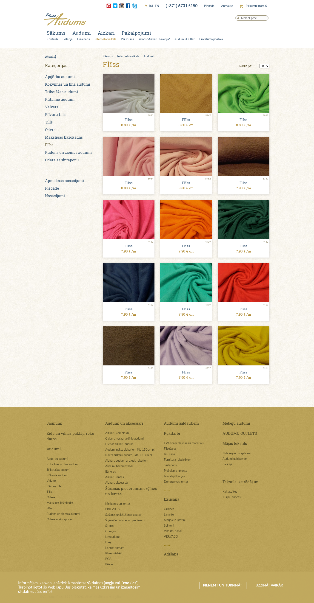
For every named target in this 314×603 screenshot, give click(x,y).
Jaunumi (54, 423)
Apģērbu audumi (60, 76)
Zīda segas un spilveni (237, 453)
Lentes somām (114, 548)
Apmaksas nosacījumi (64, 180)
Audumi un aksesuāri (124, 423)
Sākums (56, 33)
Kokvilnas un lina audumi (67, 84)
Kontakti (52, 39)
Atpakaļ (50, 56)
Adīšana (171, 554)
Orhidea (169, 509)
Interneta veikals (105, 39)
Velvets (51, 106)
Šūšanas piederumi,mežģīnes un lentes (131, 491)
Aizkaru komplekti (117, 433)
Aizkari (106, 33)
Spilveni (169, 525)
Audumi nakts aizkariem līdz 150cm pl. (130, 449)
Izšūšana (169, 454)
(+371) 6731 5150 (181, 6)
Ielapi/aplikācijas (174, 476)
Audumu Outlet (184, 39)
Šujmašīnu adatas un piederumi (125, 520)
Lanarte (169, 514)
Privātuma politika (211, 39)
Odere (50, 129)
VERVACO (171, 536)
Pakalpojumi (136, 33)
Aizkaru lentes (114, 477)
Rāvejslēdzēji (113, 553)
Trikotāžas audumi (61, 91)
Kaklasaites (230, 491)
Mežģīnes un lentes (118, 503)
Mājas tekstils (235, 443)
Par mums (127, 39)
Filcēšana (170, 448)
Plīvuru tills (55, 114)
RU (151, 6)
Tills (49, 122)
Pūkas (109, 564)
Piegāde (209, 6)
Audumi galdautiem (181, 423)
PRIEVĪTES (112, 509)
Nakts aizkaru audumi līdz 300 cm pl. (129, 455)
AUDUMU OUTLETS (240, 433)
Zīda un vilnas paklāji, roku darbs (70, 436)
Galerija (67, 39)
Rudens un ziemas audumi (68, 152)
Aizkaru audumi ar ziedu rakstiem (126, 460)
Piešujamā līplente (175, 470)
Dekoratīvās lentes (176, 481)
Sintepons (170, 465)
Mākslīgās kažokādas (64, 137)
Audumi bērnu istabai (119, 466)
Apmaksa (227, 6)
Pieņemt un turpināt (223, 585)
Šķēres (109, 525)
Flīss (49, 144)
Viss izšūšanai (173, 531)
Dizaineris (83, 39)
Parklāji (227, 464)
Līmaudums (112, 537)
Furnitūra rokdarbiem (177, 459)
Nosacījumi (55, 195)
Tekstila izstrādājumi (241, 481)
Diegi (108, 542)
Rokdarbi (172, 433)
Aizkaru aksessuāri (117, 482)
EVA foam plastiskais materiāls (184, 443)
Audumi (81, 33)
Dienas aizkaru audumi (119, 444)
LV (145, 6)
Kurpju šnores (232, 497)
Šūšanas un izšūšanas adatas (123, 514)
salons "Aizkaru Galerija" (154, 39)
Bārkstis (110, 471)
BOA (108, 559)
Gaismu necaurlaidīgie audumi (124, 438)
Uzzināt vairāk (269, 585)
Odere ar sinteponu (62, 159)
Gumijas (110, 531)
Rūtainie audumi (59, 99)
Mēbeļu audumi (236, 423)
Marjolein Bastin (174, 520)
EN (157, 6)
